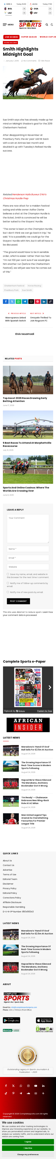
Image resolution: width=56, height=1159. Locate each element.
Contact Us (8, 865)
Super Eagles (29, 36)
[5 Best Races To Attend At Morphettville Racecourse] (28, 424)
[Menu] (8, 24)
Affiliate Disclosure (12, 902)
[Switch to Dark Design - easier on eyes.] (51, 24)
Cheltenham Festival (14, 285)
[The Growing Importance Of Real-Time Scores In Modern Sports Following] (11, 766)
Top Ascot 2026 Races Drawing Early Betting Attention (25, 399)
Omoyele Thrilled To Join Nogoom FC (40, 319)
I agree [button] (28, 1141)
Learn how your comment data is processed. (28, 614)
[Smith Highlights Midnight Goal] (28, 98)
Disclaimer (8, 883)
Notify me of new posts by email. (26, 592)
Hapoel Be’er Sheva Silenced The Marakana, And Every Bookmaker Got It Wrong (36, 783)
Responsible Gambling (14, 907)
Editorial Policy (10, 893)
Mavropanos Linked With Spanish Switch (15, 319)
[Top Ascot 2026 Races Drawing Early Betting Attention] (28, 380)
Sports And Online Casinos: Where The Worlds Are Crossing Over (26, 489)
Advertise (7, 869)
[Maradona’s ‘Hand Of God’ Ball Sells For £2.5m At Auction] (11, 750)
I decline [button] (28, 1148)
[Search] (47, 24)
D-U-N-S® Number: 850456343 (18, 911)
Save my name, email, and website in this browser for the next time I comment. (28, 576)
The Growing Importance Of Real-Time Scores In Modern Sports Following (36, 765)
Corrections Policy (12, 897)
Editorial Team (10, 879)
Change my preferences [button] (28, 1154)
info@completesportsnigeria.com (24, 1007)
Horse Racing (10, 42)
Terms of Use (9, 874)
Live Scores (11, 37)
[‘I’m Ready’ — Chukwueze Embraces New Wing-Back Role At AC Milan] (11, 801)
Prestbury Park (11, 290)
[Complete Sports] (30, 24)
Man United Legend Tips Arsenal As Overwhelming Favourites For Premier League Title (34, 819)
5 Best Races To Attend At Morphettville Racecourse (27, 444)
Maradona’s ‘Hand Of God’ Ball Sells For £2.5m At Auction (37, 748)
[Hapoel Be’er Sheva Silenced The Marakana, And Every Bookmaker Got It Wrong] (11, 783)
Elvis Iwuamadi (24, 334)
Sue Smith (27, 290)
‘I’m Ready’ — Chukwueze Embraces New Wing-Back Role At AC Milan (35, 800)
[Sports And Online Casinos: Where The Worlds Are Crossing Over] (28, 469)
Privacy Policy (9, 888)
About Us (7, 860)
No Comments (30, 61)
